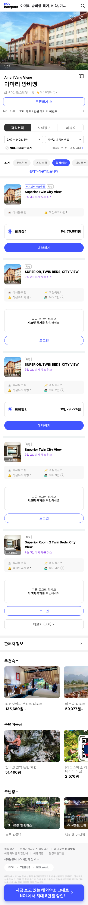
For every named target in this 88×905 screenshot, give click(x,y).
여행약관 (38, 853)
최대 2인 (54, 297)
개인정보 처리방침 (64, 849)
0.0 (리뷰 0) (47, 92)
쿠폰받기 (41, 102)
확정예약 (61, 162)
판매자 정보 (13, 644)
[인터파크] (9, 5)
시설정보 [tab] (44, 128)
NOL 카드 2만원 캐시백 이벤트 (38, 111)
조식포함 (41, 162)
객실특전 (54, 292)
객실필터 (76, 148)
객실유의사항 (57, 212)
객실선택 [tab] (17, 128)
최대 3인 (54, 475)
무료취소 (21, 162)
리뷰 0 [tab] (70, 128)
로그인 (44, 340)
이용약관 (9, 849)
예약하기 (44, 248)
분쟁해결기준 (56, 853)
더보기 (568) (42, 624)
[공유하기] (81, 18)
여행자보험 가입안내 (16, 853)
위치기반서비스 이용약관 (34, 849)
